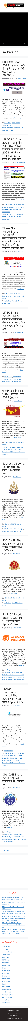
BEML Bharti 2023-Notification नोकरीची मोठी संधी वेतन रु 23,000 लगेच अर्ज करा (13, 925)
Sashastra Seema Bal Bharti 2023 (12, 531)
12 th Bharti (16, 204)
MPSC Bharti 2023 (10, 125)
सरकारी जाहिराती (16, 123)
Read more (17, 118)
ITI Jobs (4, 968)
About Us (18, 1010)
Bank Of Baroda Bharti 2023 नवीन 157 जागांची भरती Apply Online (12, 619)
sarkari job (17, 127)
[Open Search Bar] (24, 44)
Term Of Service (14, 1015)
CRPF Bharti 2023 (10, 834)
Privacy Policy (11, 1010)
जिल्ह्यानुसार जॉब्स (6, 209)
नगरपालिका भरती (15, 296)
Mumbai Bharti (7, 976)
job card (13, 837)
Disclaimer (18, 1013)
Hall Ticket (5, 962)
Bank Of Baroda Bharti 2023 (15, 675)
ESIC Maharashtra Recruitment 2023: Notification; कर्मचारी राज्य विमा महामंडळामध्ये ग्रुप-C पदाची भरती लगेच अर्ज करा (14, 918)
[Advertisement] (14, 26)
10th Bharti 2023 (11, 756)
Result (4, 984)
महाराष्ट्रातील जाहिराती (16, 209)
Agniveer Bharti (7, 952)
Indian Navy (6, 965)
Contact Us (10, 1013)
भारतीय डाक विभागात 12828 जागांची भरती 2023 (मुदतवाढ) (13, 394)
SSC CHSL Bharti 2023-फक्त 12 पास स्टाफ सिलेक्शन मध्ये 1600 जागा (13, 545)
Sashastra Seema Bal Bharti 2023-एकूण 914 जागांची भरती (13, 468)
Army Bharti (6, 954)
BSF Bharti (15, 524)
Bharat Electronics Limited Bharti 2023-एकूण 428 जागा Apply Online (13, 695)
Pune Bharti (6, 981)
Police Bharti (19, 207)
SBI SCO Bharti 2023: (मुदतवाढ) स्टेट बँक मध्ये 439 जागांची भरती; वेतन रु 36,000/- (14, 68)
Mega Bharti (6, 970)
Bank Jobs (7, 123)
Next (8, 850)
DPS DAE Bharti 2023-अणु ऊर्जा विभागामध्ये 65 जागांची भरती (13, 779)
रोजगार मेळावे (5, 1000)
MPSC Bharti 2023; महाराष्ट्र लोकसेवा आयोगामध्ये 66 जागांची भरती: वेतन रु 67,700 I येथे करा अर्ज (13, 321)
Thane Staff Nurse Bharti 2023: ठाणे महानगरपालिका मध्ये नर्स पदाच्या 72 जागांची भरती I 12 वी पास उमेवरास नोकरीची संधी (14, 238)
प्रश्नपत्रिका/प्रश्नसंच (7, 994)
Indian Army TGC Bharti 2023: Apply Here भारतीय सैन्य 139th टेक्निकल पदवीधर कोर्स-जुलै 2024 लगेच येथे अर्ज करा (13, 931)
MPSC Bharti (11, 207)
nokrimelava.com (7, 127)
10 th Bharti (8, 204)
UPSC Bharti (6, 986)
